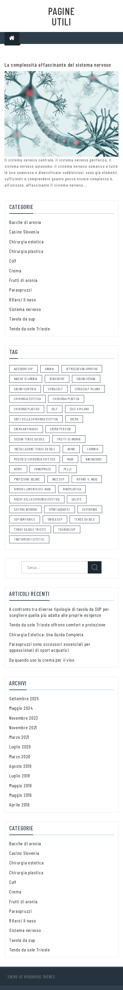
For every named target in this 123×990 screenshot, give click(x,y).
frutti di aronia (69, 439)
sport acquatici (59, 509)
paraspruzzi (42, 469)
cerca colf (55, 389)
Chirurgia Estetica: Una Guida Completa (46, 634)
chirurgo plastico (26, 409)
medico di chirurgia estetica (34, 459)
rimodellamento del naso (32, 489)
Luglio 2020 (20, 746)
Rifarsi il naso (22, 299)
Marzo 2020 (19, 756)
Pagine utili (61, 16)
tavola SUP (54, 519)
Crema (15, 270)
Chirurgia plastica (26, 251)
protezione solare (27, 479)
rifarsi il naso (86, 479)
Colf (12, 260)
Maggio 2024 (21, 708)
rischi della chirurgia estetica (37, 499)
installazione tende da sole (34, 449)
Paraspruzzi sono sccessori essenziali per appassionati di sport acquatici (50, 647)
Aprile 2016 (19, 804)
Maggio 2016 (20, 795)
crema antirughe (26, 429)
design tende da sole (29, 439)
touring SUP (67, 529)
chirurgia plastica (66, 399)
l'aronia (93, 449)
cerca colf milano (87, 389)
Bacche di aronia (25, 222)
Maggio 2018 (20, 785)
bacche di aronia (25, 379)
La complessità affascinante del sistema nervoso (57, 64)
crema (74, 419)
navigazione (94, 459)
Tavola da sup (22, 318)
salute (77, 499)
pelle (68, 469)
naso (70, 459)
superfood (89, 509)
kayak (71, 449)
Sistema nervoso (25, 309)
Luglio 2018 (19, 775)
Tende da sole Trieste (29, 328)
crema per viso (60, 429)
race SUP (58, 479)
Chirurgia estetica (26, 241)
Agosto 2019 (20, 766)
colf (55, 409)
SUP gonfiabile (24, 519)
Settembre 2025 (24, 698)
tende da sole (84, 519)
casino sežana (86, 379)
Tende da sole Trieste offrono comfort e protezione (57, 624)
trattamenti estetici (29, 539)
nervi (18, 469)
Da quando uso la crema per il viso (42, 660)
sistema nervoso (25, 509)
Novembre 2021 (23, 727)
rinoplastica (72, 489)
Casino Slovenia (24, 231)
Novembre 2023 (23, 718)
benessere (57, 379)
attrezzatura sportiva (82, 369)
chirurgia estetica (27, 399)
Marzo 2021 (19, 737)
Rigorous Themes (39, 976)
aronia (49, 369)
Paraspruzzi (20, 289)
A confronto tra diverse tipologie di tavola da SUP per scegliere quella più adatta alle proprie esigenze (59, 612)
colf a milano (79, 409)
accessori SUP (23, 369)
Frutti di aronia (23, 280)
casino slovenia (25, 389)
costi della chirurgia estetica (36, 419)
